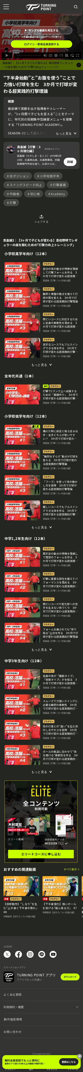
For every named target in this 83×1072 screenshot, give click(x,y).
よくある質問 (12, 994)
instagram (30, 954)
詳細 (70, 162)
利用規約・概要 (13, 1007)
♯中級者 (12, 193)
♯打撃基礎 (58, 184)
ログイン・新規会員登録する (41, 44)
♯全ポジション (17, 176)
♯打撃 (11, 202)
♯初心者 (33, 193)
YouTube (53, 954)
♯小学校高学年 (48, 176)
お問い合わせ (12, 1032)
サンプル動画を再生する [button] (43, 30)
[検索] (76, 7)
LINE (41, 954)
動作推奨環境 (13, 1019)
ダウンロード (70, 976)
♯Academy (56, 193)
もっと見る (64, 133)
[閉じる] (79, 1056)
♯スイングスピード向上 (24, 184)
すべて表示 (70, 869)
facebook (18, 954)
